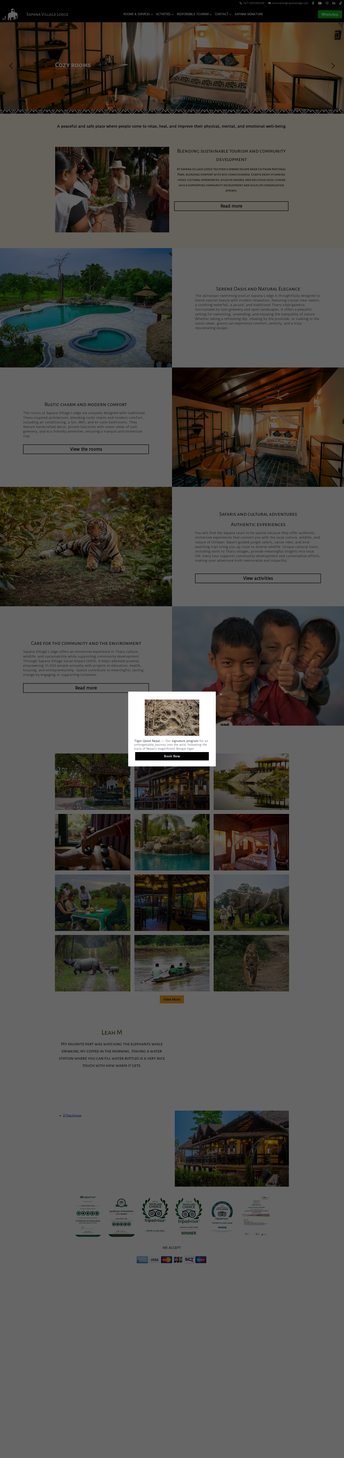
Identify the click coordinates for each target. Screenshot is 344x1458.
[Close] (221, 695)
